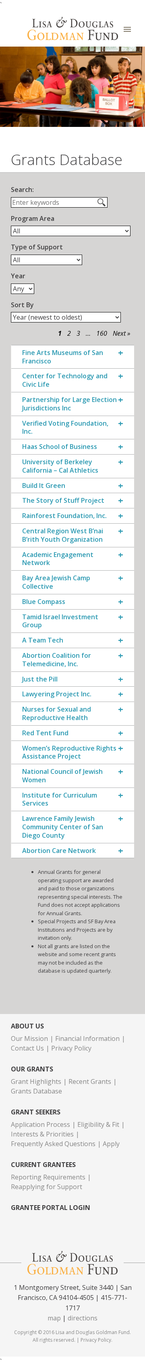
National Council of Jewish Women (62, 775)
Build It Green (43, 486)
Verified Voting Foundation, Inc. (65, 427)
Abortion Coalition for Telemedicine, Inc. (56, 659)
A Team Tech (42, 640)
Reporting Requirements (48, 1177)
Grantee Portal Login (50, 1208)
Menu (127, 29)
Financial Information (87, 1038)
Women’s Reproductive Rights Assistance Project (69, 752)
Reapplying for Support (46, 1186)
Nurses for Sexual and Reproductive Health (56, 713)
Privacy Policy (71, 1048)
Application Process (40, 1124)
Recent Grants (89, 1081)
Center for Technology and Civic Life (65, 380)
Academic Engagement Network (57, 559)
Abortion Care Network (59, 851)
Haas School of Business (59, 447)
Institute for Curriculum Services (59, 799)
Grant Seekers (35, 1112)
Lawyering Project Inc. (56, 694)
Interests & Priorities (42, 1134)
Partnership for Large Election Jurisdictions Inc (69, 404)
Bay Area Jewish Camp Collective (56, 582)
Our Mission (29, 1038)
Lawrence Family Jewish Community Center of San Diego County (62, 826)
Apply (111, 1143)
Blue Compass (43, 602)
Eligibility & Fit (98, 1124)
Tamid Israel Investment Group (60, 621)
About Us (27, 1026)
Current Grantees (43, 1165)
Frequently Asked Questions (53, 1143)
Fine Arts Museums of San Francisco (62, 357)
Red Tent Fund (45, 733)
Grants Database (36, 1091)
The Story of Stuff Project (63, 500)
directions (82, 1318)
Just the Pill (40, 679)
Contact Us (27, 1048)
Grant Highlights (36, 1081)
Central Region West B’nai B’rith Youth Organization (62, 535)
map (54, 1318)
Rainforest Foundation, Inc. (64, 516)
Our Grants (32, 1069)
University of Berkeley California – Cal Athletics (60, 466)
